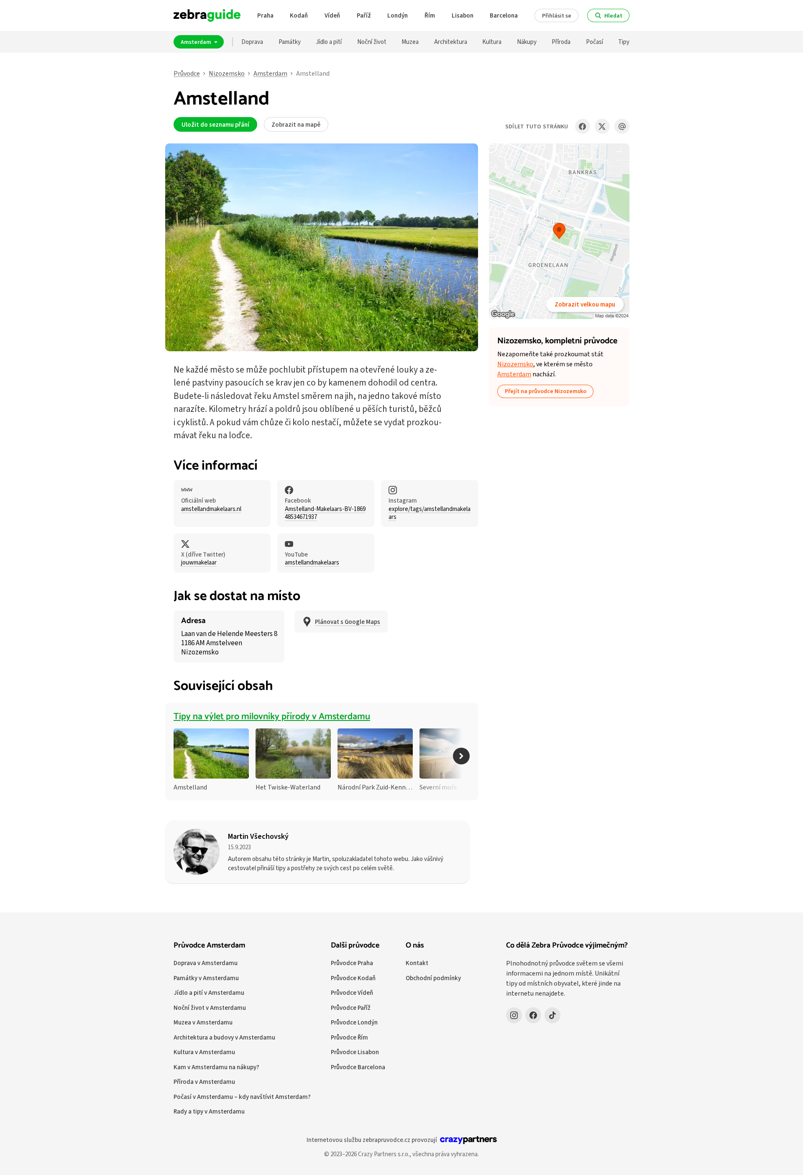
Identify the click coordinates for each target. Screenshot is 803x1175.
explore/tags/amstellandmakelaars (430, 513)
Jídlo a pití (329, 41)
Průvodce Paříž (351, 1007)
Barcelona (504, 15)
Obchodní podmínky (433, 977)
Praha (265, 15)
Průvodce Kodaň (353, 977)
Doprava (252, 41)
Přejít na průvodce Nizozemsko (545, 391)
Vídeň (332, 15)
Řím (430, 15)
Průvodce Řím (349, 1037)
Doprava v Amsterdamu (206, 962)
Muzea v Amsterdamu (203, 1022)
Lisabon (462, 15)
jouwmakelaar (199, 562)
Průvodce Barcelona (358, 1067)
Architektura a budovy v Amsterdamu (224, 1037)
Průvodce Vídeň (352, 992)
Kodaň (299, 15)
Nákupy (527, 41)
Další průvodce (355, 945)
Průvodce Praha (352, 962)
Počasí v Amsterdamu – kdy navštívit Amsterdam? (242, 1096)
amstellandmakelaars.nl (211, 509)
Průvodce (187, 73)
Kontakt (417, 962)
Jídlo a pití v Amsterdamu (209, 992)
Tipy (623, 41)
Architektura (450, 41)
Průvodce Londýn (354, 1022)
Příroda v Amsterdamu (204, 1081)
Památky (290, 41)
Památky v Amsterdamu (206, 977)
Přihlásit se (556, 15)
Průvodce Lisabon (355, 1052)
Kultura (491, 41)
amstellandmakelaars (312, 562)
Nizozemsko (227, 73)
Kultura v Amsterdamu (204, 1052)
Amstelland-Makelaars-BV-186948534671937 (325, 513)
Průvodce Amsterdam (209, 945)
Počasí (594, 41)
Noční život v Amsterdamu (210, 1007)
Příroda (561, 41)
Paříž (364, 15)
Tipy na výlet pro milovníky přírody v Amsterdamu (272, 716)
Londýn (397, 15)
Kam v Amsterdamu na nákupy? (216, 1067)
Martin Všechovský (258, 836)
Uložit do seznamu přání (215, 124)
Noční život (371, 41)
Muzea (410, 41)
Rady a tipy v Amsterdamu (209, 1111)
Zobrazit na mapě (295, 124)
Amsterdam (196, 41)
